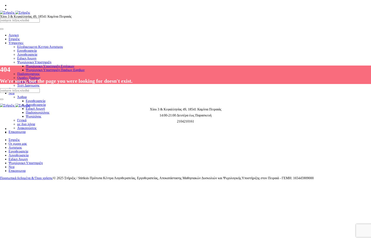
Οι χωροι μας (18, 143)
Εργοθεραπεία (18, 151)
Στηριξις (14, 140)
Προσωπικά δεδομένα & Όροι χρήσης (26, 178)
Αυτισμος (15, 147)
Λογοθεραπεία (19, 155)
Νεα (11, 167)
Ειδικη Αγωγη (18, 159)
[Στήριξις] (15, 12)
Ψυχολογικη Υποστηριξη (26, 163)
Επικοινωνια (17, 171)
